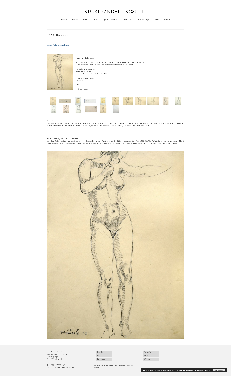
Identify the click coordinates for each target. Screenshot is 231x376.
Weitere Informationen (203, 370)
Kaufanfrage (83, 89)
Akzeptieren (219, 370)
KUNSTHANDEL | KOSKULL (115, 11)
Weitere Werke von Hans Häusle (58, 45)
